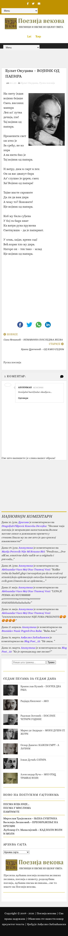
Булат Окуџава (29, 83)
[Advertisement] (34, 288)
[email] (39, 3)
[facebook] (28, 3)
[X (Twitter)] (29, 324)
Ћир (38, 36)
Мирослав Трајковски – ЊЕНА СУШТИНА (30, 818)
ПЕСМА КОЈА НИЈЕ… (16, 804)
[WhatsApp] (39, 324)
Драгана (23, 522)
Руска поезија (47, 83)
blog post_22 (32, 641)
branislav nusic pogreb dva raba (21, 631)
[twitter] (33, 3)
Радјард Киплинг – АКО (34, 701)
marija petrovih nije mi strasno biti (22, 551)
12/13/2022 (38, 387)
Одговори (23, 398)
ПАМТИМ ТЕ (11, 811)
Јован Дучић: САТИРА (33, 759)
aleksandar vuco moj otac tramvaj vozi (25, 569)
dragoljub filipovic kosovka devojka (23, 526)
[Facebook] (20, 324)
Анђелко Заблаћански (34, 637)
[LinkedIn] (48, 324)
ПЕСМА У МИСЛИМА (17, 808)
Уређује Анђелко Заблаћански (46, 924)
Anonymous (25, 547)
